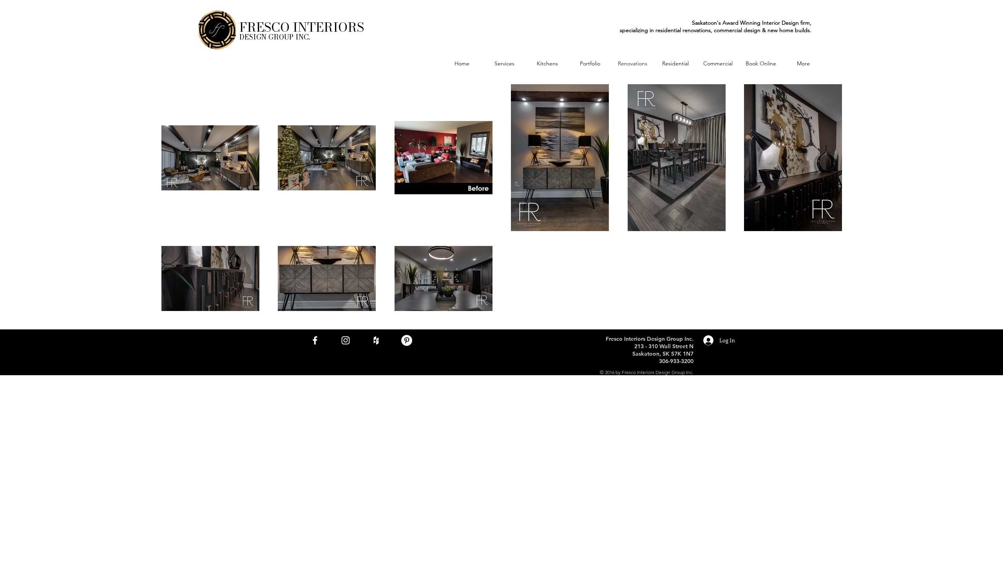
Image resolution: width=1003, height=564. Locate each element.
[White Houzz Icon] (376, 340)
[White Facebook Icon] (315, 340)
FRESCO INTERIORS (301, 27)
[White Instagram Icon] (345, 340)
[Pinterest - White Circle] (406, 340)
